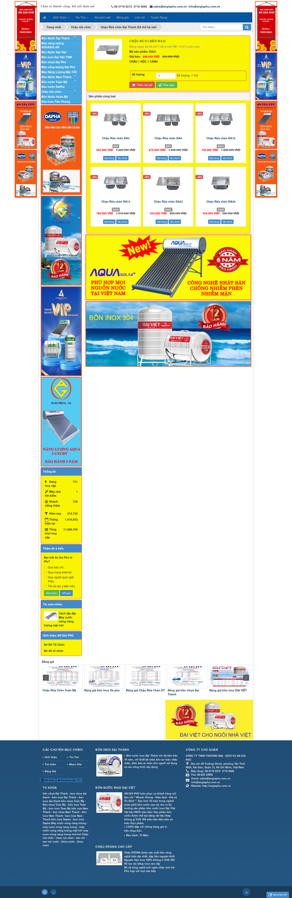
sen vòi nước (51, 841)
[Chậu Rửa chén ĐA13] (116, 182)
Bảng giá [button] (123, 17)
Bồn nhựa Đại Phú (53, 62)
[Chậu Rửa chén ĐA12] (220, 119)
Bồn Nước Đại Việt (53, 52)
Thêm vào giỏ (144, 85)
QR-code (49, 780)
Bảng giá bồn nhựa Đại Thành (141, 692)
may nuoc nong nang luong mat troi (65, 832)
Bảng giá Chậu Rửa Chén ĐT (103, 690)
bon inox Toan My (60, 808)
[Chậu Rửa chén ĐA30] (220, 182)
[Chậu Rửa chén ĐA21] (108, 49)
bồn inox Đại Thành (64, 797)
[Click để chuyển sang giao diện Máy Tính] (53, 892)
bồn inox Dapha (61, 819)
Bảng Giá (50, 771)
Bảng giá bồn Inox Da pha (60, 690)
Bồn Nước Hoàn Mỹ (54, 97)
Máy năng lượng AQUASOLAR (52, 45)
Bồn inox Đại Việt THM (56, 57)
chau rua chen (64, 838)
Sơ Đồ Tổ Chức (54, 644)
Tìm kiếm (50, 764)
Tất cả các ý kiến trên (61, 586)
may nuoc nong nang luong (60, 827)
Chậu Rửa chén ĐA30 (220, 201)
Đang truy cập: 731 (70, 780)
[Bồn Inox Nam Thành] (229, 676)
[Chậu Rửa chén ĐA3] (116, 119)
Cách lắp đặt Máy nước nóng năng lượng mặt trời (60, 619)
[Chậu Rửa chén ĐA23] (168, 182)
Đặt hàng (109, 158)
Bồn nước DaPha (53, 87)
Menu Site (75, 764)
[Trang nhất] (45, 17)
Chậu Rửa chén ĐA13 (115, 201)
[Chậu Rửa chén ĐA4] (168, 119)
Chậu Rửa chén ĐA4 (168, 138)
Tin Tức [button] (81, 17)
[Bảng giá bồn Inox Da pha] (63, 676)
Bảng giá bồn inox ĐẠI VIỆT (186, 690)
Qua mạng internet (60, 572)
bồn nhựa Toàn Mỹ (72, 801)
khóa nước (68, 841)
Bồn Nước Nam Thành (56, 77)
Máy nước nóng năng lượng (68, 823)
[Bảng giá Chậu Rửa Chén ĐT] (104, 676)
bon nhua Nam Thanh (66, 812)
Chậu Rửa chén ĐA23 (168, 201)
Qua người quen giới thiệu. (60, 579)
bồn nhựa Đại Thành (55, 793)
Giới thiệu (51, 757)
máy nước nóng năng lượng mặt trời (63, 828)
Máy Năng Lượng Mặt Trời (59, 72)
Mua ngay (168, 85)
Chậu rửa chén (51, 92)
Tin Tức (74, 757)
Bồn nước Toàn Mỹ (54, 82)
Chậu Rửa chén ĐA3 (116, 138)
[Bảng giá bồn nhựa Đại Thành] (146, 676)
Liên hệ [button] (140, 17)
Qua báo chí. (56, 567)
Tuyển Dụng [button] (159, 17)
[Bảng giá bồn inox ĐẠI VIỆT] (188, 676)
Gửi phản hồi (280, 894)
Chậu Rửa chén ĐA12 (220, 138)
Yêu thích (122, 158)
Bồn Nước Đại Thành (55, 38)
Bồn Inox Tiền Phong (55, 102)
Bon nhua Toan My (54, 804)
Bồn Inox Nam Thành (223, 690)
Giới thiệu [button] (60, 17)
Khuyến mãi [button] (103, 17)
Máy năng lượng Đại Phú (58, 67)
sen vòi (80, 838)
